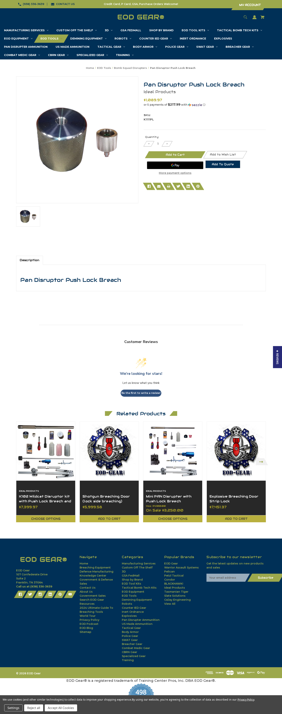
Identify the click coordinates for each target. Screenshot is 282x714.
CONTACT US (65, 4)
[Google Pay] (175, 165)
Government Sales (93, 595)
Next (262, 461)
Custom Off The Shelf (137, 567)
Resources (87, 603)
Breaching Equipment (95, 567)
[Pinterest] (198, 186)
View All (169, 603)
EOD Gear (171, 563)
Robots (127, 603)
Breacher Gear (132, 644)
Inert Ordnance (133, 612)
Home (84, 563)
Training (128, 660)
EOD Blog (86, 628)
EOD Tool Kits (131, 583)
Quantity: (152, 137)
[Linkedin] (188, 186)
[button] (205, 105)
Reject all (33, 708)
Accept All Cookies (61, 708)
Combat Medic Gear (136, 648)
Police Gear (130, 636)
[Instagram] (40, 594)
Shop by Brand (132, 579)
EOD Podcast (89, 624)
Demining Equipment (137, 599)
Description (29, 260)
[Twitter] (178, 186)
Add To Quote (223, 164)
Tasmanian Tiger (176, 591)
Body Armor (130, 632)
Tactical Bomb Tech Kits (139, 587)
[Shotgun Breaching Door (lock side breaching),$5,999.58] (109, 451)
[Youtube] (70, 594)
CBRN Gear (129, 652)
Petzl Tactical (174, 575)
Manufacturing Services (139, 563)
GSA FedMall (130, 575)
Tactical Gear (131, 628)
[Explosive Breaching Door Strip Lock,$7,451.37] (236, 451)
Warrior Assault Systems (181, 567)
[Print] (169, 186)
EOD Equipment (133, 591)
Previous (20, 461)
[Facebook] (149, 186)
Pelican (169, 571)
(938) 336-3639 (33, 4)
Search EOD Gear (92, 599)
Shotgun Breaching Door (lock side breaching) (106, 498)
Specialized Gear (134, 656)
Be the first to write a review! (141, 393)
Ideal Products (174, 587)
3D (124, 571)
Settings (13, 708)
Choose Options (45, 519)
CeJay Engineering (177, 599)
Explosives (129, 616)
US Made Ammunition (137, 624)
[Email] (159, 186)
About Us (86, 591)
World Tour (88, 616)
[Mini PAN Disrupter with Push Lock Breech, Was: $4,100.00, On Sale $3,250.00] (172, 451)
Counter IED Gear (134, 608)
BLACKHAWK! (173, 583)
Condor (169, 579)
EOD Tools (129, 595)
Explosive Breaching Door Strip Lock (233, 498)
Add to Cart (109, 519)
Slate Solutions (175, 595)
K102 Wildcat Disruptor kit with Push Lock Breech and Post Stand (45, 501)
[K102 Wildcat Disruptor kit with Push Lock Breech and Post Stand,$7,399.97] (45, 451)
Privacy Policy (89, 620)
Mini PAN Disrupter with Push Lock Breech (168, 498)
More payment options (175, 173)
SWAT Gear (130, 640)
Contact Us (88, 587)
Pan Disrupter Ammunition (141, 620)
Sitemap (85, 632)
